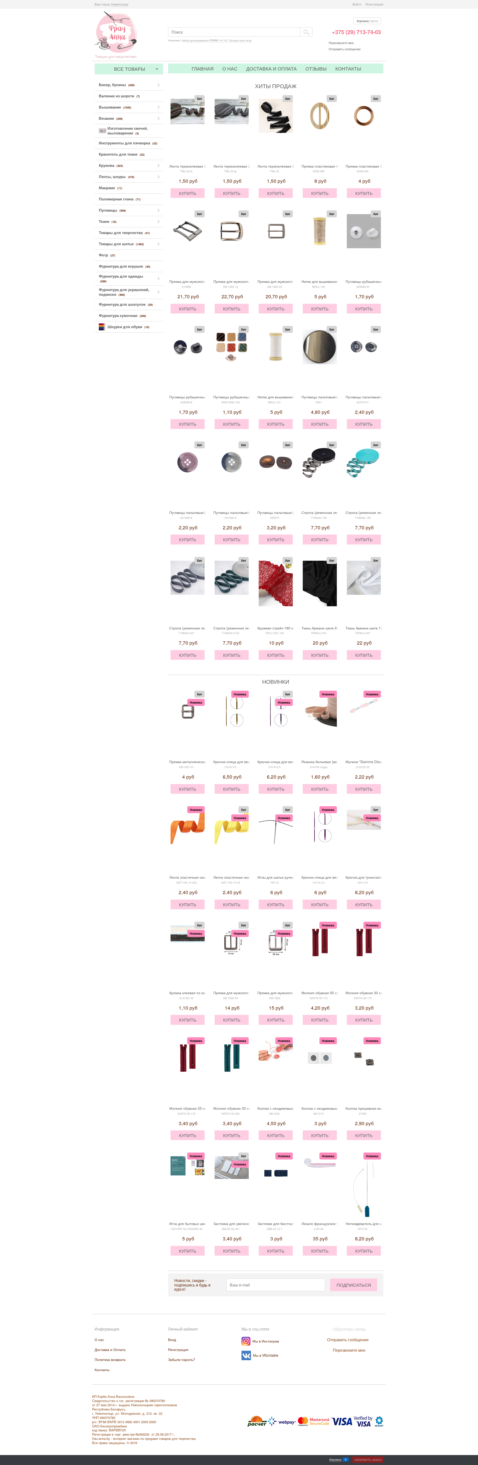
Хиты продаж (276, 86)
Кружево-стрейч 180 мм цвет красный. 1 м (292, 627)
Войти (357, 4)
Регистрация (374, 4)
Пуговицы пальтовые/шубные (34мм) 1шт (335, 396)
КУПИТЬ (187, 193)
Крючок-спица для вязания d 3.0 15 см (245, 761)
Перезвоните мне (341, 43)
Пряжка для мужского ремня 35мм (197, 281)
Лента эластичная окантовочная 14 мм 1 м (204, 877)
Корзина (335, 1460)
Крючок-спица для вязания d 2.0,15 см (333, 877)
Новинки (275, 681)
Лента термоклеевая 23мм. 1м (194, 166)
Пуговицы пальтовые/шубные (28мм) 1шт (379, 396)
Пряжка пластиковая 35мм (367, 166)
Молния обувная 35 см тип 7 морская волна (249, 1108)
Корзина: (367, 21)
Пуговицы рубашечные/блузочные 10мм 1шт (382, 281)
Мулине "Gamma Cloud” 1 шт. (370, 761)
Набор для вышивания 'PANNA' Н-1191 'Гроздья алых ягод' (217, 40)
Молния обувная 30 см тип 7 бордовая (377, 992)
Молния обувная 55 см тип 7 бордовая (333, 992)
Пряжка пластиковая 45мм (323, 166)
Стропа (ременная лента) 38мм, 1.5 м (332, 512)
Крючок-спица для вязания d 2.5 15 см (289, 761)
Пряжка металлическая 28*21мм (196, 761)
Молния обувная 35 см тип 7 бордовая (201, 1108)
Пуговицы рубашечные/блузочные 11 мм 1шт (250, 396)
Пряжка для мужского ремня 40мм (241, 281)
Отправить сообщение (345, 49)
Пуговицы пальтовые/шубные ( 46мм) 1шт (291, 512)
